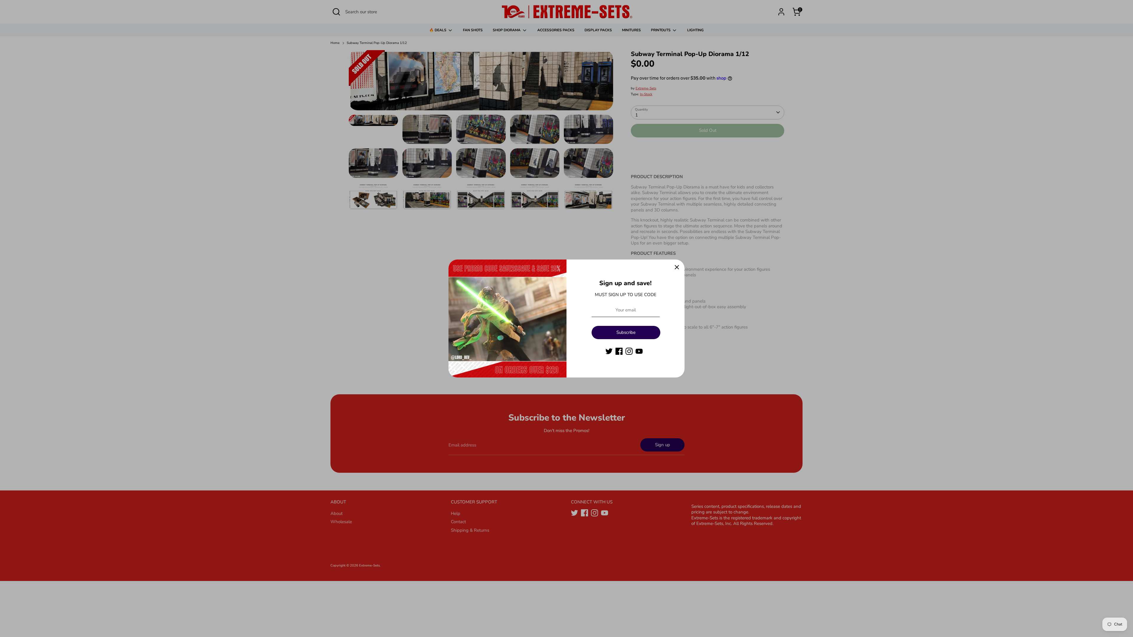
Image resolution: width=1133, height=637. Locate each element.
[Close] (676, 267)
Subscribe (626, 332)
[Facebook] (619, 351)
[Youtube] (639, 351)
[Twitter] (609, 351)
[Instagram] (629, 351)
